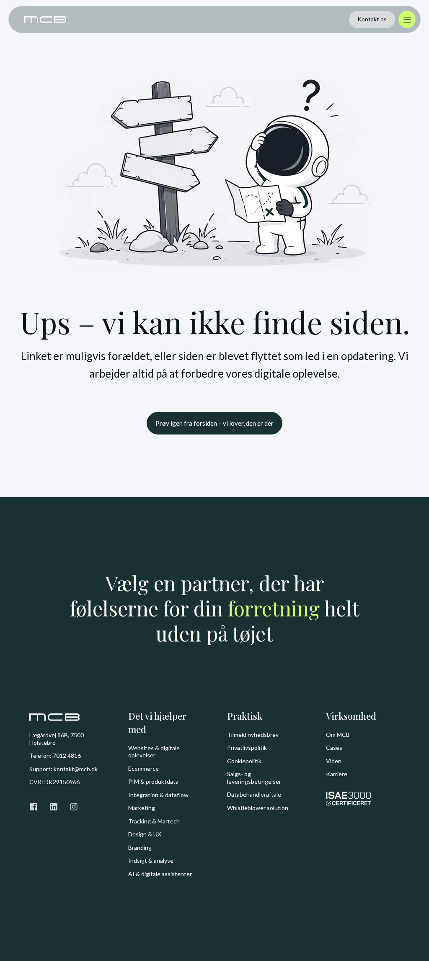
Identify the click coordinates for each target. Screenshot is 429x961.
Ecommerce (143, 768)
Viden (333, 760)
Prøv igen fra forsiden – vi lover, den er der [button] (214, 423)
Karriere (336, 773)
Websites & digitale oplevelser (154, 751)
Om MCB (338, 734)
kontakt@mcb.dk (76, 768)
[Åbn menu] (407, 19)
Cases (334, 747)
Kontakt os (372, 19)
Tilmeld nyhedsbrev (253, 734)
